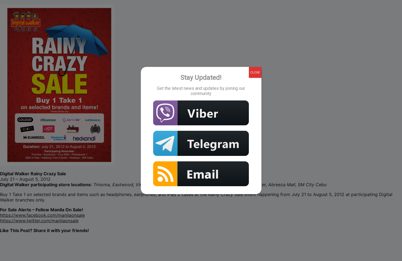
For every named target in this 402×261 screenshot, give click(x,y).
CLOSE (255, 72)
